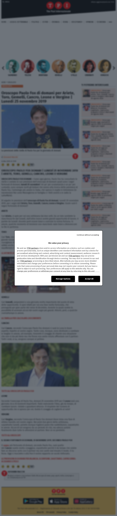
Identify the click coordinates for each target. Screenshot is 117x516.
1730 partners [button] (33, 248)
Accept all (89, 279)
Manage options (63, 279)
